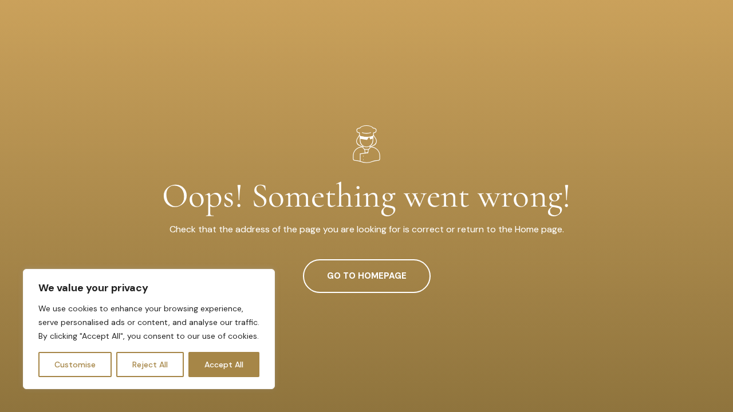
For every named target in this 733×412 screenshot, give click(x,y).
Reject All (150, 364)
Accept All (223, 364)
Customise (75, 364)
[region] (149, 329)
